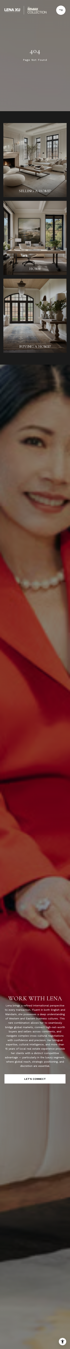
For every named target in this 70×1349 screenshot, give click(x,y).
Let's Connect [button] (35, 1078)
